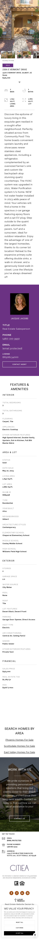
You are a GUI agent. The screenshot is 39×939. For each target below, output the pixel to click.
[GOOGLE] (28, 893)
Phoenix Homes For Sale (20, 739)
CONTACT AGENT (19, 364)
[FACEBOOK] (11, 893)
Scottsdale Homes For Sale (19, 746)
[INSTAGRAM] (17, 893)
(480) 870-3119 (12, 847)
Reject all (19, 922)
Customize (19, 928)
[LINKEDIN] (22, 893)
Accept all (19, 933)
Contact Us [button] (19, 818)
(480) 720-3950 (11, 338)
